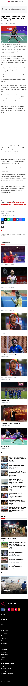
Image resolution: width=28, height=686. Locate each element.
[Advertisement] (14, 129)
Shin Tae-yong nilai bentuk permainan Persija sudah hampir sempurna (12, 422)
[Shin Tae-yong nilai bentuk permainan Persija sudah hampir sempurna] (14, 413)
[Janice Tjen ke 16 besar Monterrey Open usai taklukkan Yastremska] (14, 321)
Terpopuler (4, 619)
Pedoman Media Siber (7, 673)
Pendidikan (4, 643)
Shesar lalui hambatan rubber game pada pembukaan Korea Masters (13, 307)
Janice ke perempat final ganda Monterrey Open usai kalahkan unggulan (13, 376)
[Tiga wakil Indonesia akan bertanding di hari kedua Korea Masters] (14, 528)
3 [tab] (14, 595)
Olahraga (11, 8)
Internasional (4, 654)
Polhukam (4, 633)
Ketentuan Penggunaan (7, 663)
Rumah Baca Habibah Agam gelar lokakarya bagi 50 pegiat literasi (17, 458)
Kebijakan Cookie (6, 668)
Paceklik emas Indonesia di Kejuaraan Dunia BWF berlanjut (14, 445)
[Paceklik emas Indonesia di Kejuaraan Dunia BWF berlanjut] (14, 436)
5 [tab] (18, 595)
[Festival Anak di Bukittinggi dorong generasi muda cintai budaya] (4, 502)
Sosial (2, 647)
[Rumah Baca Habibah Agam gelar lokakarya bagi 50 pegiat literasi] (4, 459)
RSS (2, 676)
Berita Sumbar (5, 630)
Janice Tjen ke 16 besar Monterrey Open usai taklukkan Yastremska (12, 330)
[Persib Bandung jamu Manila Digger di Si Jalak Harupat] (14, 390)
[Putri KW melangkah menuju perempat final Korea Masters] (14, 275)
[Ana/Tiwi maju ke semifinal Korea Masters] (13, 254)
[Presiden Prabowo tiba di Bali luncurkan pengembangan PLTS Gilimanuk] (4, 466)
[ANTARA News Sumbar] (15, 1)
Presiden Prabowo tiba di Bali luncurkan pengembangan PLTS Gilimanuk (17, 465)
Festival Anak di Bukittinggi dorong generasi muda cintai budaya (17, 502)
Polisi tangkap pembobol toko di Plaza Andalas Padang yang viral (17, 488)
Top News (4, 516)
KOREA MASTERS (19, 238)
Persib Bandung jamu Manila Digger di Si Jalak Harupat (12, 399)
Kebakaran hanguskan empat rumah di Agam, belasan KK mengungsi (17, 552)
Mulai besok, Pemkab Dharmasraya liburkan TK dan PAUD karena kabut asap (17, 481)
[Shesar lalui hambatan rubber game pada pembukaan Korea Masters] (14, 298)
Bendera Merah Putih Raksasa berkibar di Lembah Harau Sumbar (17, 559)
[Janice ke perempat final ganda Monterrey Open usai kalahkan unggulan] (14, 367)
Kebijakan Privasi (5, 666)
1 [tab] (9, 595)
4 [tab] (16, 595)
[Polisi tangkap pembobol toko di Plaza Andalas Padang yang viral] (4, 488)
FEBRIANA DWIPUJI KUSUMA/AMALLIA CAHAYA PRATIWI (13, 235)
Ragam (3, 641)
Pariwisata (4, 649)
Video (2, 624)
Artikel (3, 657)
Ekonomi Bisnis (5, 638)
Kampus (3, 659)
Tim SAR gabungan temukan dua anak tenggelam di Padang (17, 566)
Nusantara (4, 627)
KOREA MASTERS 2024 (7, 238)
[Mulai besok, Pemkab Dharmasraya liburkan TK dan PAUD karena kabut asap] (4, 481)
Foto (2, 573)
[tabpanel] (14, 585)
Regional (3, 652)
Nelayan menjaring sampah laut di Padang (14, 590)
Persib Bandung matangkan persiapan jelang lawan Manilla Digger (12, 353)
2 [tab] (12, 595)
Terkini (3, 453)
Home (5, 8)
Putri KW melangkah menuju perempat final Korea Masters (13, 284)
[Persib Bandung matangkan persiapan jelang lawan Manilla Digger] (14, 344)
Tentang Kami (5, 671)
